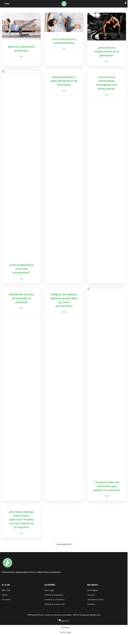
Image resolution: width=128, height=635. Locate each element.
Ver (21, 56)
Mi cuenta (6, 599)
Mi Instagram (92, 590)
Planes (5, 595)
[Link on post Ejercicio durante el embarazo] (21, 26)
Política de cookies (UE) (54, 604)
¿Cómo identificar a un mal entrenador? (21, 269)
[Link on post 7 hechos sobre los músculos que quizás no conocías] (106, 381)
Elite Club (6, 590)
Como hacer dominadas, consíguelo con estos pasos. (106, 83)
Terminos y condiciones (54, 599)
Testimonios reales (95, 599)
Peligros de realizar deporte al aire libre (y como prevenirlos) (64, 300)
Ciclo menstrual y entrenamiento (64, 41)
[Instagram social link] (3, 578)
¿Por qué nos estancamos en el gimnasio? (106, 51)
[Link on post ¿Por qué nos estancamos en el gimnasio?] (106, 26)
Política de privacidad (53, 595)
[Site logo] (64, 3)
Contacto (91, 604)
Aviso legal (49, 590)
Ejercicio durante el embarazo (21, 49)
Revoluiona (94, 615)
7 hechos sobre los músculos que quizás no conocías (106, 486)
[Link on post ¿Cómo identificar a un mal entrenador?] (21, 164)
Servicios (91, 595)
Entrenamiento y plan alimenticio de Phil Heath (64, 81)
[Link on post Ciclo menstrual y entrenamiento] (64, 22)
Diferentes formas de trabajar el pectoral (21, 298)
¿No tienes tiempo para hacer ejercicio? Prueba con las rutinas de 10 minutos (21, 519)
